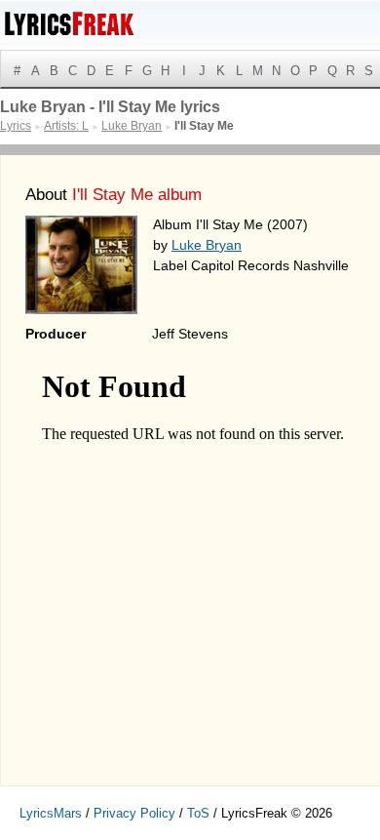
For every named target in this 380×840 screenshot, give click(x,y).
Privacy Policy (134, 813)
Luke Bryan (206, 245)
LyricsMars (50, 813)
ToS (198, 813)
